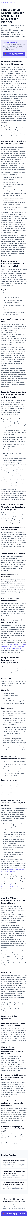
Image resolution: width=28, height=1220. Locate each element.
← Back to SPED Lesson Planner (9, 2)
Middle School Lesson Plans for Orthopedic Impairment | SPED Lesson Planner (12, 885)
